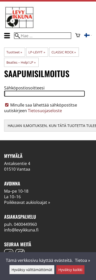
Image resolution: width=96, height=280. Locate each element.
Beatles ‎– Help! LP (21, 62)
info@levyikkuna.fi (21, 230)
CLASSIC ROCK (63, 52)
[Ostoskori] (77, 36)
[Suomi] (88, 36)
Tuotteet (14, 52)
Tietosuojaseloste (45, 110)
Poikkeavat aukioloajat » (27, 202)
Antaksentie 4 (17, 163)
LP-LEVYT (36, 52)
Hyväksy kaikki (70, 269)
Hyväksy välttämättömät (32, 269)
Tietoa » (82, 260)
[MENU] (7, 35)
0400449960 (25, 224)
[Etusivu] (19, 27)
